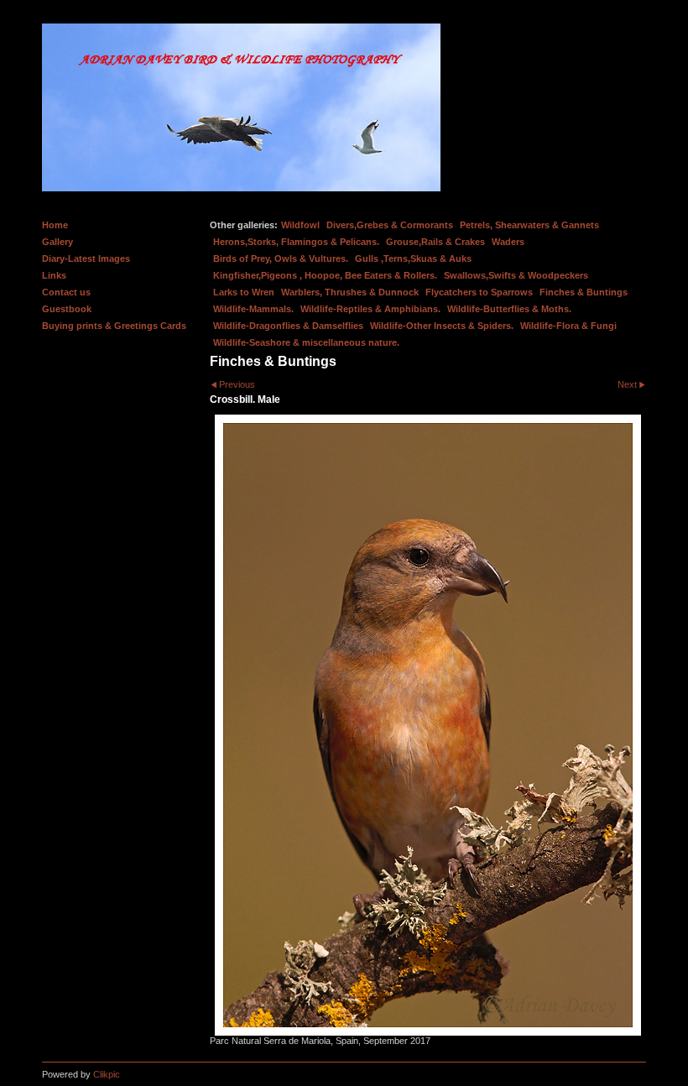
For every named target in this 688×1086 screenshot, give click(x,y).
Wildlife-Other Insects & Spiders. (441, 326)
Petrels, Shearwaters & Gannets (529, 225)
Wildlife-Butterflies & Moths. (509, 309)
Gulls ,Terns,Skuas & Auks (413, 258)
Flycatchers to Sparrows (479, 292)
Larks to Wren (243, 292)
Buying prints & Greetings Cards (114, 326)
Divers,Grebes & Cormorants (389, 225)
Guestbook (66, 309)
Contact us (66, 292)
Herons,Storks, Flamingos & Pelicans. (296, 242)
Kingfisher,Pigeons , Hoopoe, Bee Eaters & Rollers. (325, 275)
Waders (508, 242)
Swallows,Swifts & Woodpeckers (516, 275)
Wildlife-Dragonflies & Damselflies (288, 326)
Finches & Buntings (583, 292)
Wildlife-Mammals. (253, 309)
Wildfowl (300, 225)
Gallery (57, 242)
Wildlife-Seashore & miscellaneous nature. (306, 342)
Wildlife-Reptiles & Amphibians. (370, 309)
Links (54, 275)
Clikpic (106, 1074)
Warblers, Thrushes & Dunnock (350, 292)
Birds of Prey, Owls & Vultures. (280, 258)
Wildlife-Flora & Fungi (568, 326)
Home (55, 225)
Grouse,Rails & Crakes (435, 242)
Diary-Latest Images (86, 258)
